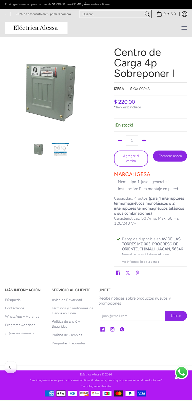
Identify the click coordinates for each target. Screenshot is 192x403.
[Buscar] (147, 14)
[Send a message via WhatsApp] (182, 372)
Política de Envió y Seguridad (66, 324)
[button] (118, 273)
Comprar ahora (170, 156)
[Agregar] (144, 141)
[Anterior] (8, 91)
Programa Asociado (20, 325)
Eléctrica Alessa (91, 374)
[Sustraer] (120, 141)
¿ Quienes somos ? (19, 333)
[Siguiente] (90, 91)
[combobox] (111, 14)
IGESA (119, 88)
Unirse (176, 315)
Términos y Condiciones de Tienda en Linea (72, 311)
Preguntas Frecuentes (69, 343)
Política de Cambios (67, 335)
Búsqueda (12, 300)
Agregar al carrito (131, 158)
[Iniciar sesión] (185, 14)
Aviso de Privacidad (67, 300)
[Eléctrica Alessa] (36, 28)
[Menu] (184, 28)
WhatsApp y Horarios (22, 316)
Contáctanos (14, 308)
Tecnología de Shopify (96, 386)
